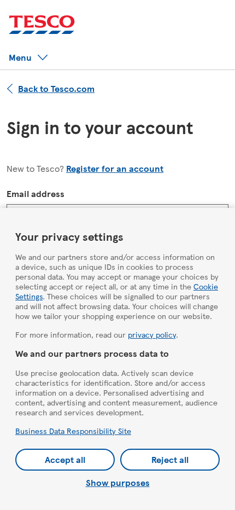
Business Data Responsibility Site (73, 430)
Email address (35, 193)
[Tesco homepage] (42, 24)
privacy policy (152, 334)
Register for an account (114, 168)
